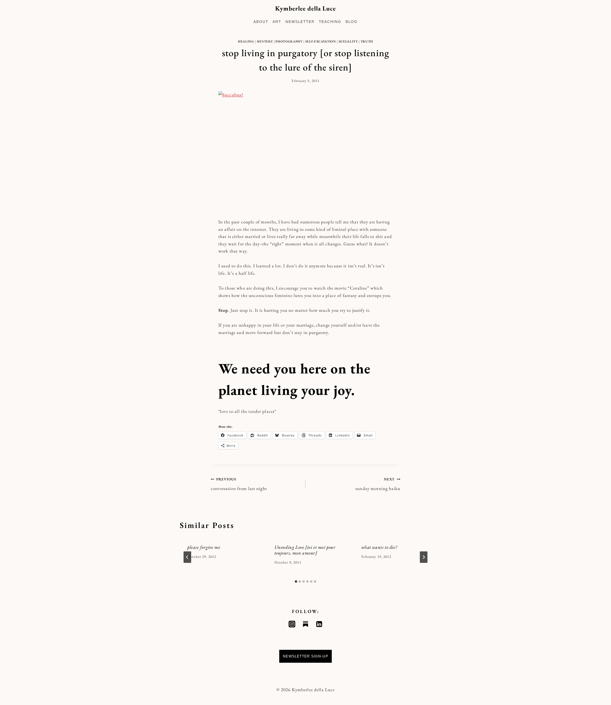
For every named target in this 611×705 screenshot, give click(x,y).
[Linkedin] (319, 624)
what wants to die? (379, 547)
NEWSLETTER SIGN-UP (305, 656)
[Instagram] (292, 624)
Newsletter (300, 22)
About (260, 22)
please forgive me (203, 547)
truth (367, 41)
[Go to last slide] (187, 557)
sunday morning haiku (377, 484)
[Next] (423, 557)
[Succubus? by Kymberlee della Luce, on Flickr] (305, 151)
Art (277, 22)
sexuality (348, 41)
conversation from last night (239, 484)
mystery (265, 41)
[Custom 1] (305, 624)
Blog (352, 22)
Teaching (330, 22)
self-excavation (320, 41)
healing (246, 41)
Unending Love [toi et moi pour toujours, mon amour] (305, 550)
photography (288, 41)
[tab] (296, 581)
